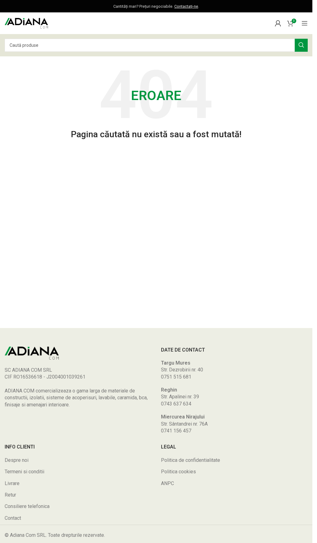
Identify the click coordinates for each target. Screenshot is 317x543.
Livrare (12, 483)
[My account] (278, 23)
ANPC (167, 483)
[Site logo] (26, 23)
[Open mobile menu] (304, 23)
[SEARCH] (301, 45)
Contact (13, 518)
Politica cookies (178, 472)
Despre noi (16, 460)
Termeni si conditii (24, 472)
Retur (10, 495)
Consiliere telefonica (27, 506)
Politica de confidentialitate (190, 460)
